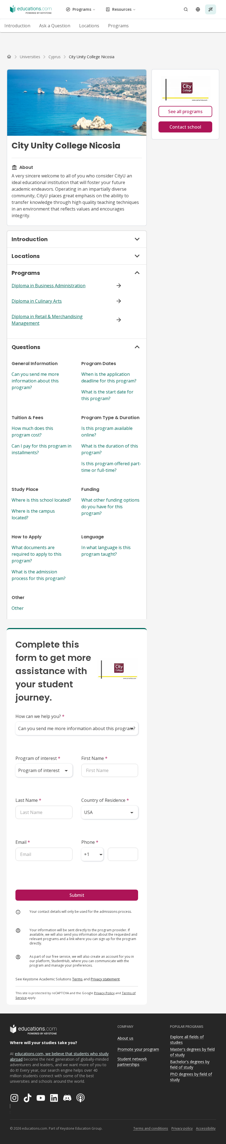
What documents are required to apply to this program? (36, 554)
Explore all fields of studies (187, 1040)
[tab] (17, 25)
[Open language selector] (198, 9)
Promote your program (138, 1049)
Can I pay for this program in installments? (41, 449)
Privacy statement (105, 979)
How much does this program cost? (32, 431)
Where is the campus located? (33, 514)
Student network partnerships (132, 1062)
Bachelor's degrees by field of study (189, 1064)
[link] (91, 57)
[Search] (186, 9)
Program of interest (37, 758)
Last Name (28, 800)
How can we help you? (39, 716)
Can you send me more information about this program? (35, 380)
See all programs (185, 111)
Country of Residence (105, 800)
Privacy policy (182, 1128)
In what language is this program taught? (106, 550)
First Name (94, 758)
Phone (89, 842)
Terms (77, 979)
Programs (81, 9)
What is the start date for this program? (107, 395)
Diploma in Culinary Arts (37, 301)
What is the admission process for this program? (39, 575)
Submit (76, 895)
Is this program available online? (107, 431)
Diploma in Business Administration (48, 286)
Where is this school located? (41, 500)
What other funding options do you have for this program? (110, 506)
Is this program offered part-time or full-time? (111, 467)
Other (18, 608)
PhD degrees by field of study (191, 1077)
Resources (121, 9)
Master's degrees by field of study (192, 1052)
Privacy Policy (104, 993)
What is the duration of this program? (109, 449)
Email (22, 842)
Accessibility (206, 1128)
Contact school (185, 127)
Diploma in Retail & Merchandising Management (47, 319)
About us (125, 1038)
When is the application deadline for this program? (108, 377)
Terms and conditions (150, 1128)
